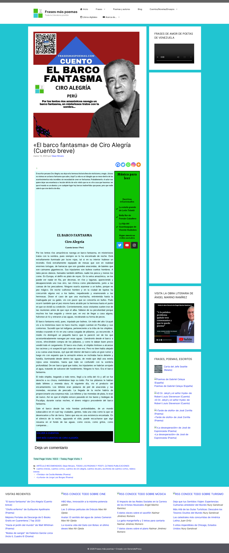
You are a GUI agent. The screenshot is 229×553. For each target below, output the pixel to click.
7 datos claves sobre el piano (132, 528)
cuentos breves (43, 469)
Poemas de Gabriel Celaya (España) (173, 386)
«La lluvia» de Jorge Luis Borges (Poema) (54, 477)
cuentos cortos (58, 469)
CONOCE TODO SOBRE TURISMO (202, 494)
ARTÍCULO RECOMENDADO (49, 466)
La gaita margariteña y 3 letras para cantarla (141, 520)
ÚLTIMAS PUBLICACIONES (117, 466)
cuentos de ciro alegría (76, 469)
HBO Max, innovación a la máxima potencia (84, 501)
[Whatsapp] (128, 164)
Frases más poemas (61, 12)
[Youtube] (127, 245)
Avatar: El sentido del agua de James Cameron (86, 517)
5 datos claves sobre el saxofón (134, 512)
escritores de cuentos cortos (115, 469)
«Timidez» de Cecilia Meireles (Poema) (53, 474)
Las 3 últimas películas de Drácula (79, 509)
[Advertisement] (74, 212)
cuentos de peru (94, 469)
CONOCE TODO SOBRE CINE (87, 494)
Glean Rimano (69, 466)
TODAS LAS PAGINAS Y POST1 (90, 466)
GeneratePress (134, 549)
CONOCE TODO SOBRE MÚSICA (145, 494)
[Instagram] (133, 164)
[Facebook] (118, 164)
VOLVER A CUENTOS (47, 433)
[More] (138, 164)
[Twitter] (123, 164)
